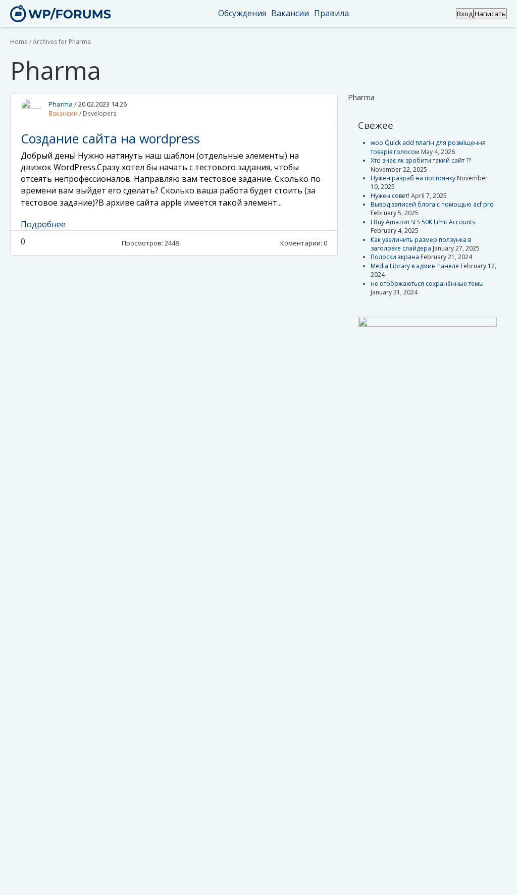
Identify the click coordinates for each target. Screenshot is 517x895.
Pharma (60, 104)
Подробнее (43, 224)
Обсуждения (242, 13)
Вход (465, 13)
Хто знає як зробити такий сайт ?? (421, 160)
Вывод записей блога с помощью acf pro (432, 204)
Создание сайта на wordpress (110, 138)
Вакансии (290, 13)
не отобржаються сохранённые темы (427, 283)
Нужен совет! (390, 195)
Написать (490, 13)
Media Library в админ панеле (415, 266)
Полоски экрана (395, 257)
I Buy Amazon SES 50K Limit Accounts (423, 222)
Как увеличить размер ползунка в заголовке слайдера (421, 244)
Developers (99, 113)
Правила (331, 13)
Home (19, 41)
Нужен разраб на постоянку (413, 178)
